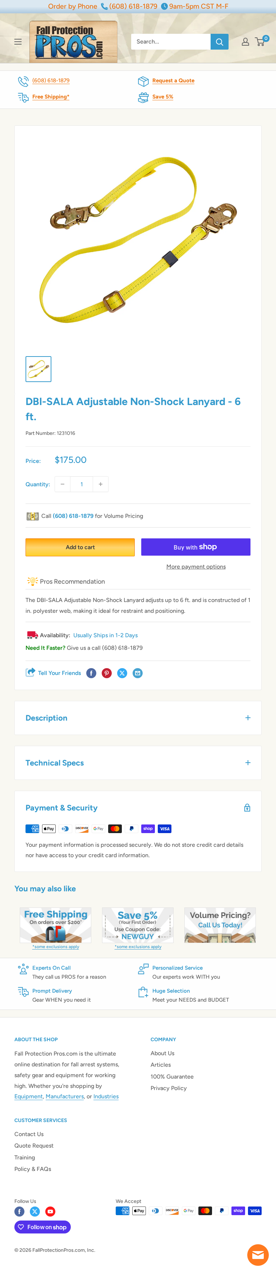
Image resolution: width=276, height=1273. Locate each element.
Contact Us (28, 1134)
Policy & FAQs (32, 1169)
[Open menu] (18, 42)
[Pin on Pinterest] (107, 673)
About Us (162, 1053)
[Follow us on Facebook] (19, 1212)
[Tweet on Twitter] (122, 673)
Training (24, 1157)
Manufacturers (65, 1096)
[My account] (245, 42)
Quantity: (38, 484)
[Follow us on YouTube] (50, 1212)
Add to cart (80, 547)
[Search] (220, 42)
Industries (106, 1096)
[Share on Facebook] (91, 673)
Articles (161, 1064)
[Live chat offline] (258, 1255)
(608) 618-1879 (51, 80)
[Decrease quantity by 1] (62, 484)
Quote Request (34, 1145)
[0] (260, 41)
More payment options (196, 566)
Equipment (28, 1096)
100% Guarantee (172, 1076)
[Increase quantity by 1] (100, 484)
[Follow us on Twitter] (35, 1212)
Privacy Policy (169, 1088)
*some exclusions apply (55, 946)
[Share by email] (138, 673)
